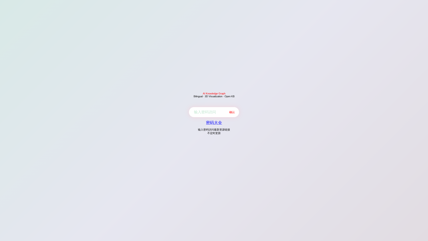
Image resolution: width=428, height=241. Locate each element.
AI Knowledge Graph (214, 93)
